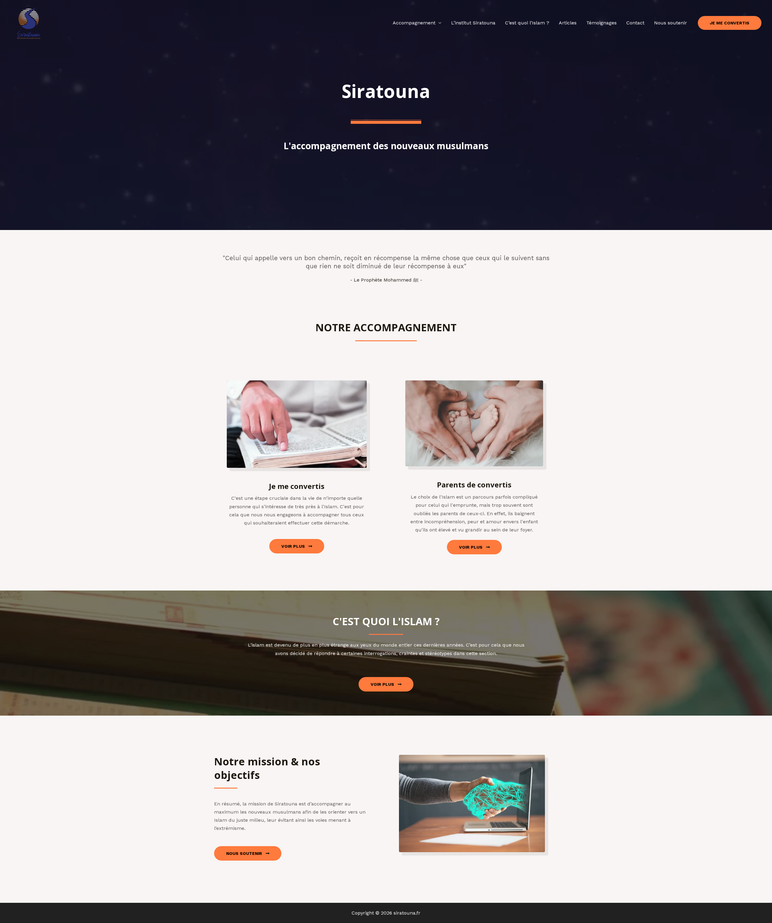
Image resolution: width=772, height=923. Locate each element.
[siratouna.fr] (29, 22)
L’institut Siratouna (473, 23)
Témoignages (601, 23)
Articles (568, 23)
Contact (635, 23)
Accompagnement (414, 23)
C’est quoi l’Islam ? (527, 23)
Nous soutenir (670, 23)
